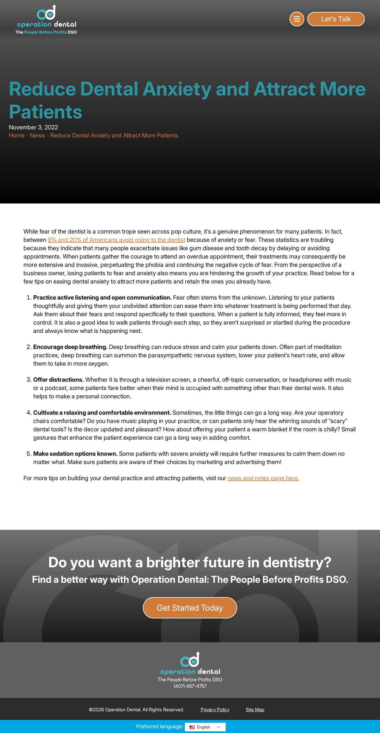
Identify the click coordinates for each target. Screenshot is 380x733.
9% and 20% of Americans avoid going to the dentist (116, 239)
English (203, 726)
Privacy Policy (215, 709)
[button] (296, 19)
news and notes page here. (263, 478)
